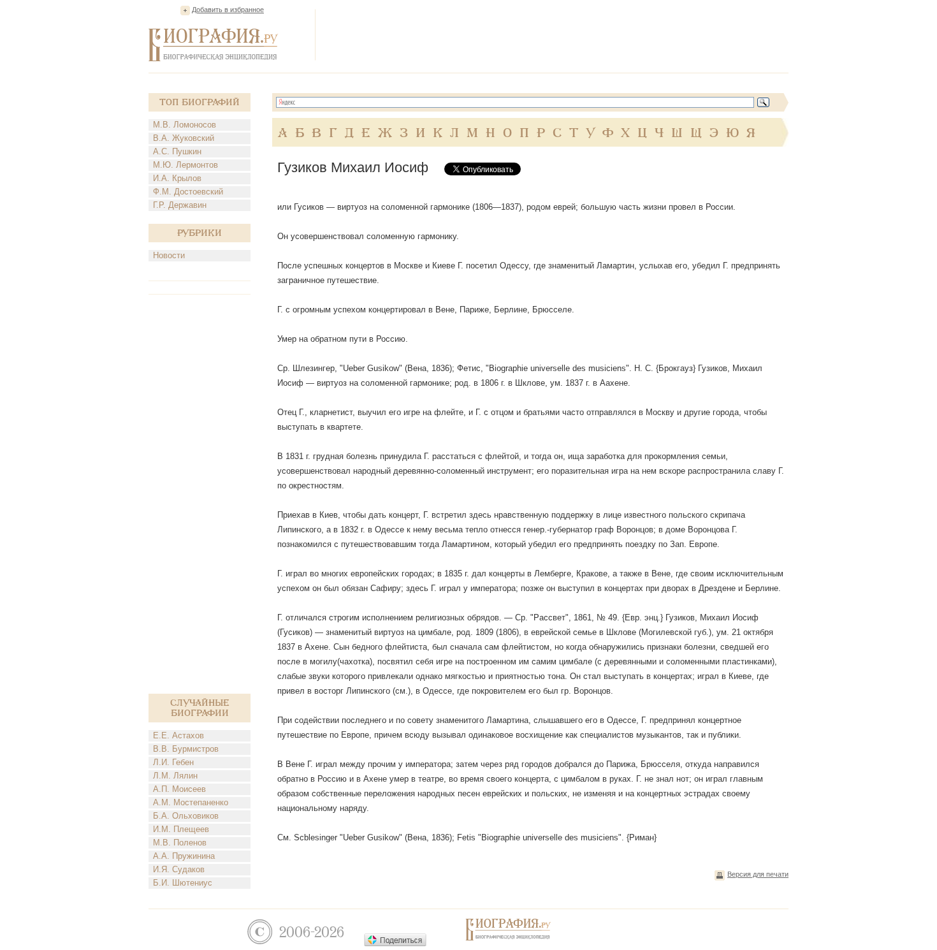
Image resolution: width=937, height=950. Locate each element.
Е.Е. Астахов (178, 735)
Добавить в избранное (228, 9)
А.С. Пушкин (177, 151)
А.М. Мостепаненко (190, 802)
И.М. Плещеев (181, 829)
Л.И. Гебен (173, 762)
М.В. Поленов (180, 842)
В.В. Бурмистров (186, 749)
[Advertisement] (556, 34)
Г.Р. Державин (180, 205)
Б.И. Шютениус (182, 883)
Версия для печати (757, 874)
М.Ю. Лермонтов (185, 165)
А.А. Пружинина (184, 856)
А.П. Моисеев (179, 789)
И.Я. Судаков (179, 869)
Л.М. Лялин (175, 775)
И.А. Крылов (177, 178)
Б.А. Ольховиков (186, 816)
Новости (169, 255)
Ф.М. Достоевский (188, 191)
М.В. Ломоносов (184, 124)
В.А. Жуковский (183, 138)
